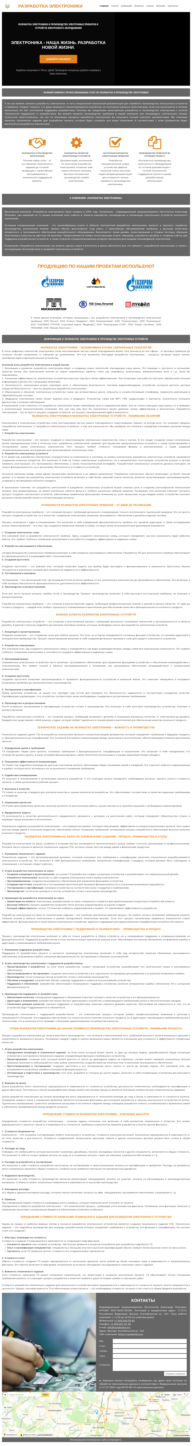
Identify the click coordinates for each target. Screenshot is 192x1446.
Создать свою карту (45, 1435)
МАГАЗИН (160, 6)
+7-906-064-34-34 (124, 1320)
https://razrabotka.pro (130, 1334)
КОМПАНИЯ (126, 6)
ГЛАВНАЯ (104, 6)
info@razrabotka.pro (118, 1327)
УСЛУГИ (114, 6)
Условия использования (181, 1435)
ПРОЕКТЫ (139, 6)
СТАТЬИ (150, 6)
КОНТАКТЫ (173, 6)
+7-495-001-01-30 (120, 1324)
